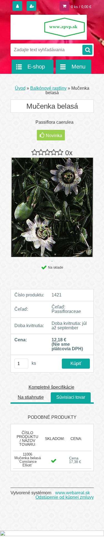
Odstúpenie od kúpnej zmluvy (64, 497)
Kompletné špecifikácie (51, 387)
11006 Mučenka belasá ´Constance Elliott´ (27, 459)
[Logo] (49, 27)
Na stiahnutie (31, 397)
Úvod (20, 88)
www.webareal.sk (72, 492)
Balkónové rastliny (48, 88)
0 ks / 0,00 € (81, 7)
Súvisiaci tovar (70, 397)
